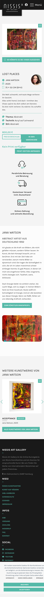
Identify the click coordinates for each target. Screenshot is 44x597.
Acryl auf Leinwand (24, 120)
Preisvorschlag (12, 137)
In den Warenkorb (31, 138)
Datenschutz (10, 578)
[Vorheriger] (6, 401)
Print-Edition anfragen (28, 151)
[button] (36, 5)
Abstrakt (18, 116)
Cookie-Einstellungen (25, 578)
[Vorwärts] (37, 401)
